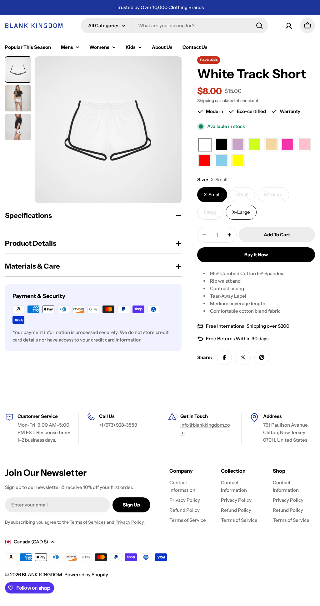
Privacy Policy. (130, 522)
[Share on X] (243, 357)
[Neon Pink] (287, 145)
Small (245, 197)
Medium (276, 197)
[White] (204, 145)
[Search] (259, 25)
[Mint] (271, 145)
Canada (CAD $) (31, 542)
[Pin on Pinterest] (261, 357)
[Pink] (304, 145)
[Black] (221, 145)
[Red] (204, 161)
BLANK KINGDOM (42, 575)
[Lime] (254, 145)
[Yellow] (238, 161)
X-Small (212, 195)
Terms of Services (88, 522)
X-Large (241, 212)
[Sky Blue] (221, 161)
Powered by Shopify (86, 575)
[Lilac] (238, 145)
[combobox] (174, 25)
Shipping (205, 100)
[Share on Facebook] (224, 357)
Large (213, 214)
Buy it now (256, 255)
